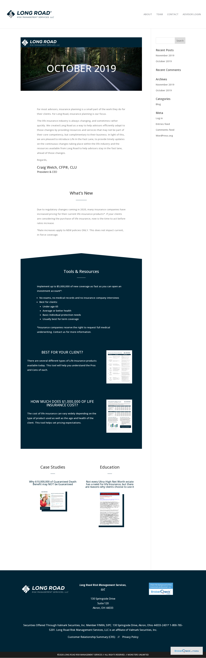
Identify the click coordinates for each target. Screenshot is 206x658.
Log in (159, 118)
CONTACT (172, 14)
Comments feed (165, 129)
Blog (158, 104)
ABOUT (148, 14)
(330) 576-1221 (103, 612)
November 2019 (165, 55)
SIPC (108, 625)
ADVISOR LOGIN (192, 14)
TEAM (159, 14)
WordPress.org (164, 135)
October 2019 (164, 61)
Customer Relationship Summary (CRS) (91, 637)
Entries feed (163, 124)
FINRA (101, 625)
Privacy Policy (130, 637)
